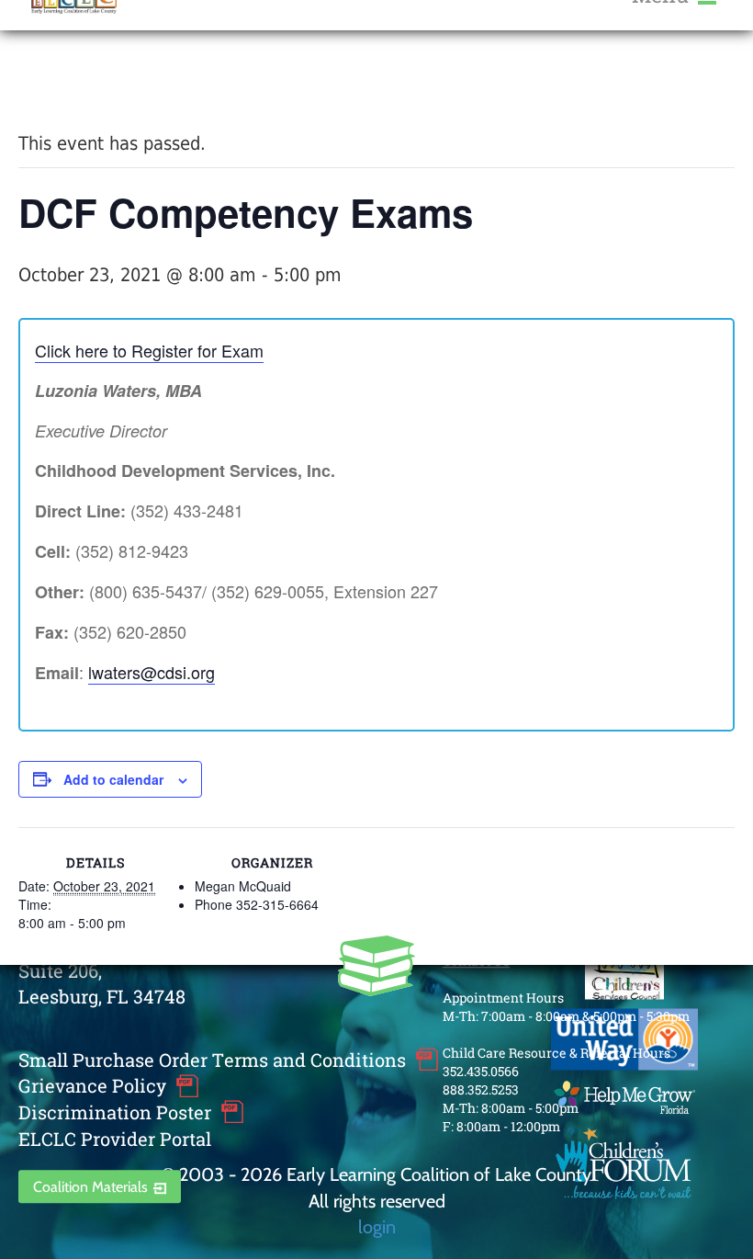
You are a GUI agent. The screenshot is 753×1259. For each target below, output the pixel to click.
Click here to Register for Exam (149, 350)
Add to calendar (113, 779)
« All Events (59, 81)
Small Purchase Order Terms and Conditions (212, 1060)
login (377, 1226)
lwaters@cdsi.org (151, 672)
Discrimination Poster (114, 1112)
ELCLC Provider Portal (114, 1139)
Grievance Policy (92, 1086)
